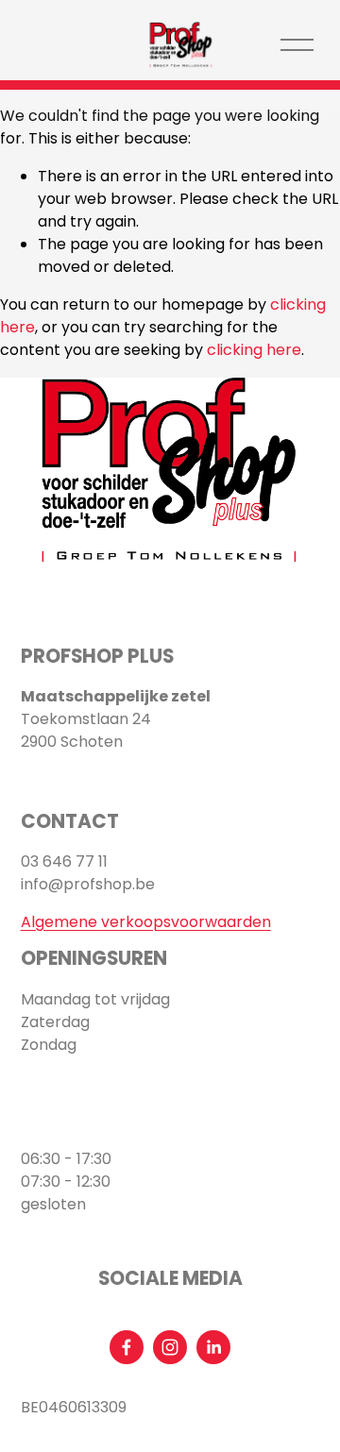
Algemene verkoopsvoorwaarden (146, 922)
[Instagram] (170, 1347)
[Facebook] (127, 1347)
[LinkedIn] (213, 1347)
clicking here (254, 350)
